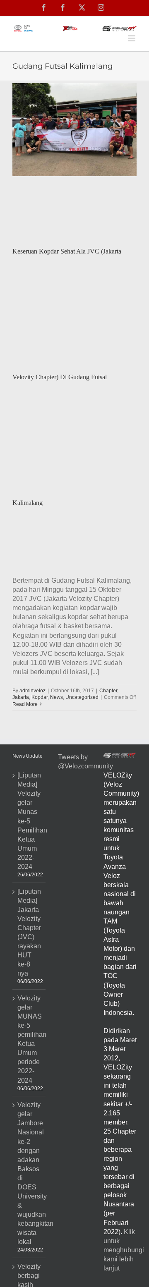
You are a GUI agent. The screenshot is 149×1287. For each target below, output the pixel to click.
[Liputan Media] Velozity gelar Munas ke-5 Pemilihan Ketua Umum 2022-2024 (29, 821)
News (56, 697)
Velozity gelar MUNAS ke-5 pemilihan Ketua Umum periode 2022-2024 (29, 1039)
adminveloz (32, 691)
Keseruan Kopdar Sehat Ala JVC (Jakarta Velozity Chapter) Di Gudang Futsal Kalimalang (66, 377)
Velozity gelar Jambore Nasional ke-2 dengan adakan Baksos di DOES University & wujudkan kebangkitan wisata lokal (29, 1173)
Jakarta (20, 697)
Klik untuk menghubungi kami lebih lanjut (123, 1250)
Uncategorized (82, 697)
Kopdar (39, 697)
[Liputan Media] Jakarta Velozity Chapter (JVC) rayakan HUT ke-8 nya (29, 932)
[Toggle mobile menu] (132, 38)
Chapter (108, 691)
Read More (25, 704)
